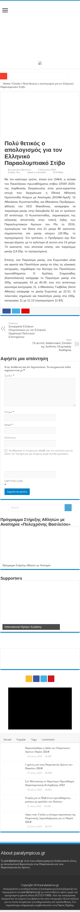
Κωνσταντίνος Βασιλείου (19, 169)
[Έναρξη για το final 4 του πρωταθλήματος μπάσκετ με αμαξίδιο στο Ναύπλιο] (12, 803)
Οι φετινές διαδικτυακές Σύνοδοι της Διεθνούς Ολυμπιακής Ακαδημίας (52, 345)
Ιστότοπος (10, 437)
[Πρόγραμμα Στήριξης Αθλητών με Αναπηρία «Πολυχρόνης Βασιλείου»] (40, 546)
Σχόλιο (9, 375)
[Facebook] (36, 678)
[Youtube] (51, 678)
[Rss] (29, 678)
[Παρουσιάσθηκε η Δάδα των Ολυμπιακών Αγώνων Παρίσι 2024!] (12, 753)
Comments (48, 739)
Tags (34, 739)
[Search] (68, 507)
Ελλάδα (16, 83)
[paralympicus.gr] (40, 30)
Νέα (18, 172)
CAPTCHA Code (14, 480)
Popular (21, 739)
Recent (7, 739)
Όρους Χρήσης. (66, 905)
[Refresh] (34, 462)
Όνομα (9, 412)
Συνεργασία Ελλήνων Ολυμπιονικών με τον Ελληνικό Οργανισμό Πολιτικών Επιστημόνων (27, 330)
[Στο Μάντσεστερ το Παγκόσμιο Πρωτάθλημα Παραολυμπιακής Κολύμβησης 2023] (12, 787)
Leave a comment (36, 172)
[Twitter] (43, 678)
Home (6, 83)
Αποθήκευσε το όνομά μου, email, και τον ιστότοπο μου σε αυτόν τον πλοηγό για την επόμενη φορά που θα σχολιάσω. (39, 452)
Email (9, 424)
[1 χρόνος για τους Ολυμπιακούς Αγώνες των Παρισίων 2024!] (12, 770)
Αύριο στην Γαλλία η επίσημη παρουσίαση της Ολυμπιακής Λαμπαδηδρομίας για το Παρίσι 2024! (50, 818)
